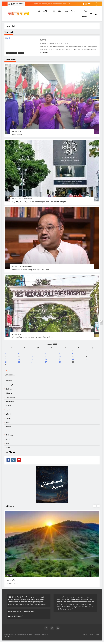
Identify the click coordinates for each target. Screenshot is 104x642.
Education (9, 393)
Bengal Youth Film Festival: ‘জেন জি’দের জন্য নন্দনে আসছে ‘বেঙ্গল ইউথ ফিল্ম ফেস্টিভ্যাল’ (39, 202)
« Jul (5, 370)
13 (46, 356)
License (84, 634)
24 (6, 362)
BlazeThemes (8, 637)
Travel (8, 439)
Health (8, 410)
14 (60, 356)
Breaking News (16, 131)
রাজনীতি (45, 11)
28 (60, 362)
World (8, 447)
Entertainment (27, 199)
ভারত (66, 11)
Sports (8, 431)
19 (32, 359)
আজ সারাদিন (11, 571)
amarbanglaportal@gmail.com (23, 611)
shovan (44, 44)
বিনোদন (73, 11)
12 (32, 356)
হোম (39, 11)
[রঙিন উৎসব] (21, 46)
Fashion (8, 406)
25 (19, 362)
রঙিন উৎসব (43, 39)
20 (46, 359)
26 (32, 362)
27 (46, 362)
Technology (9, 435)
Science (8, 426)
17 (5, 359)
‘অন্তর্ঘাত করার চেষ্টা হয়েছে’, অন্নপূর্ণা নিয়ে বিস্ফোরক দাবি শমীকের (30, 269)
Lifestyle (8, 414)
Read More (43, 52)
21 (60, 359)
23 (86, 359)
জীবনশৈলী (84, 16)
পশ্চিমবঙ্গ (60, 11)
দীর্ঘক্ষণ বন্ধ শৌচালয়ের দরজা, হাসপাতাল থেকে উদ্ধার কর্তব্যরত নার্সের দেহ (48, 4)
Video (8, 443)
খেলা (79, 11)
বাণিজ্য (85, 11)
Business (9, 389)
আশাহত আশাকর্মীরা (17, 134)
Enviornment (10, 401)
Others (20, 53)
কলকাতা (53, 11)
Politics (8, 422)
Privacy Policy (94, 634)
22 (73, 359)
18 (19, 359)
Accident (9, 381)
